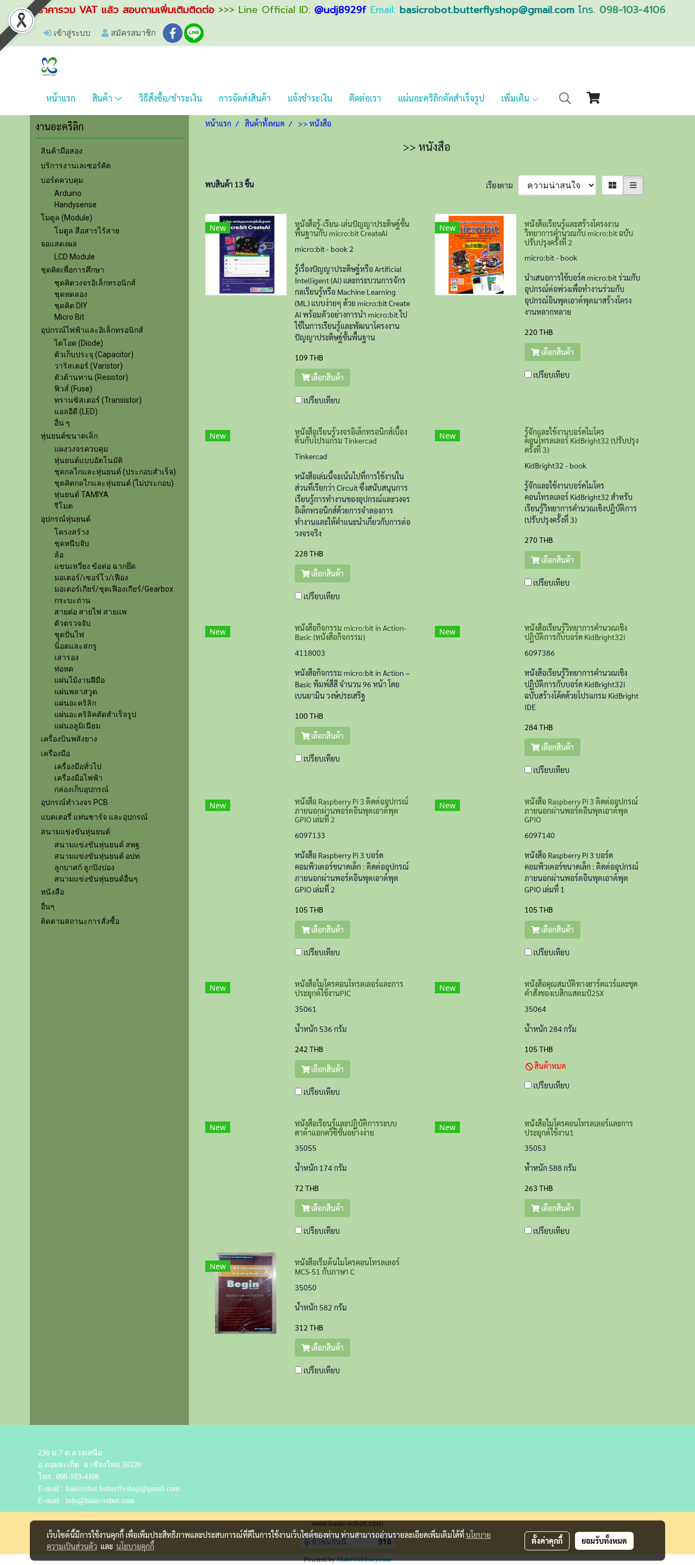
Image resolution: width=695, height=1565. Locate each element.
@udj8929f (340, 9)
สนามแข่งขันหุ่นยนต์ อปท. (97, 856)
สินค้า (103, 98)
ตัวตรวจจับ (72, 623)
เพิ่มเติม (516, 98)
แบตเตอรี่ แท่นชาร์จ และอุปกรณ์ (94, 817)
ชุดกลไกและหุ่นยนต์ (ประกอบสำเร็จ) (115, 471)
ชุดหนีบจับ (71, 543)
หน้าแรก (60, 98)
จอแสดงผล (59, 243)
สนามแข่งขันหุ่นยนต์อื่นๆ (96, 879)
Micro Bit (69, 317)
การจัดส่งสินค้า (245, 98)
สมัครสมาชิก (132, 32)
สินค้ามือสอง (62, 151)
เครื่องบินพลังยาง (69, 738)
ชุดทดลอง (70, 294)
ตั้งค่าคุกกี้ (547, 1540)
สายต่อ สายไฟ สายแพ (90, 611)
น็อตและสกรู (75, 646)
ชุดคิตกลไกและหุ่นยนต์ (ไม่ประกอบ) (114, 483)
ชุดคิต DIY (70, 305)
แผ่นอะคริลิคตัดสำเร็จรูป (95, 714)
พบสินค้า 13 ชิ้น (229, 184)
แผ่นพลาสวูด (75, 691)
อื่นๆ (48, 906)
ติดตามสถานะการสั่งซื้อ (80, 921)
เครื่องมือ (55, 753)
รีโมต (63, 506)
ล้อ (59, 554)
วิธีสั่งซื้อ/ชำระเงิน (170, 98)
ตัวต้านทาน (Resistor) (91, 377)
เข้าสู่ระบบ (71, 32)
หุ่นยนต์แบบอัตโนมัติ (88, 460)
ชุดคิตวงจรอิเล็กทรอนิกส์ (95, 282)
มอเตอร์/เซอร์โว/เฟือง (91, 577)
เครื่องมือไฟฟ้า (78, 778)
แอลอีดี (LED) (76, 411)
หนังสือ (52, 892)
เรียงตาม (502, 185)
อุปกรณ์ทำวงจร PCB (74, 802)
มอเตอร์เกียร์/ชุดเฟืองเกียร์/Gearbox (113, 589)
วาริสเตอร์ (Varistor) (88, 366)
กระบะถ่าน (72, 600)
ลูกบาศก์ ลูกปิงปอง (84, 867)
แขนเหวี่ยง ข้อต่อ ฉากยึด (95, 566)
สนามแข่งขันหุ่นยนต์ (75, 831)
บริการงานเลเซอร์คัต (76, 165)
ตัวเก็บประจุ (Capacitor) (94, 354)
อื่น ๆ (62, 423)
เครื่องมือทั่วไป (78, 766)
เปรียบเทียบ (322, 400)
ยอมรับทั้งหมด (604, 1540)
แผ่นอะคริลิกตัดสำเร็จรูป (441, 98)
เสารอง (66, 657)
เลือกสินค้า (326, 377)
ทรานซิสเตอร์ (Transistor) (98, 400)
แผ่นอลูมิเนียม (77, 725)
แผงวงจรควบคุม (81, 449)
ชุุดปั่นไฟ (69, 634)
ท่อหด (63, 668)
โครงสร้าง (71, 532)
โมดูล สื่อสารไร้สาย (86, 230)
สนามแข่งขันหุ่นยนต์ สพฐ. (97, 844)
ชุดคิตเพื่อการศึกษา (72, 269)
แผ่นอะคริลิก (75, 703)
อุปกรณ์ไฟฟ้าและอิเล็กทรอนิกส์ (92, 330)
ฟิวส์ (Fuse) (73, 388)
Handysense (75, 204)
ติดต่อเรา (365, 98)
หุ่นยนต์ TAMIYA (81, 494)
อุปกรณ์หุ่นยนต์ (66, 519)
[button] (565, 98)
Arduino (67, 193)
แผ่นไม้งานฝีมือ (79, 680)
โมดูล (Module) (66, 217)
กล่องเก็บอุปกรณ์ (81, 789)
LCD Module (74, 256)
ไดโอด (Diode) (78, 343)
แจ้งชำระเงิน (310, 98)
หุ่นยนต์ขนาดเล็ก (69, 436)
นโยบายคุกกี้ (135, 1546)
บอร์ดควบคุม (62, 180)
